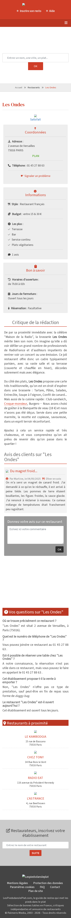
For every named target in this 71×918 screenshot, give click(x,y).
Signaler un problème (37, 176)
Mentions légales (17, 883)
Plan (35, 156)
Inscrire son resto (30, 11)
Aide (52, 11)
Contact (55, 887)
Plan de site (35, 891)
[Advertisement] (27, 581)
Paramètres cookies (22, 887)
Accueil (18, 87)
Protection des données (48, 883)
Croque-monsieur (15, 403)
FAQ (42, 887)
